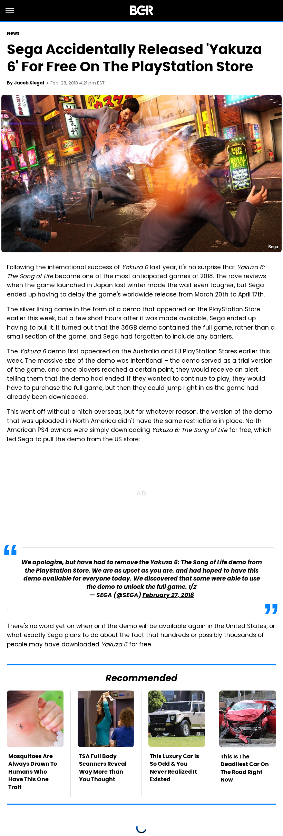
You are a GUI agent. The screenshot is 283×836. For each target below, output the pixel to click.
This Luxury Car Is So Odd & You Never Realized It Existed (174, 768)
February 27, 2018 (168, 596)
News (13, 33)
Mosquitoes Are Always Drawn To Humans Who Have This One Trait (32, 772)
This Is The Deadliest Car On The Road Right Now (245, 768)
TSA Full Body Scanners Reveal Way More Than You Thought (103, 768)
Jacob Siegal (29, 83)
